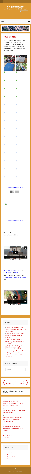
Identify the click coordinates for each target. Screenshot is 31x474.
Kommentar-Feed (12, 457)
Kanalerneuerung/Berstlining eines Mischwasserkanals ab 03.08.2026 (14, 335)
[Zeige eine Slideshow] (15, 187)
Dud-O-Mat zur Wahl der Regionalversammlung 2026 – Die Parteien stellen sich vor (13, 403)
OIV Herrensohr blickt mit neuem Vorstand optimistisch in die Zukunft (14, 341)
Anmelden (10, 453)
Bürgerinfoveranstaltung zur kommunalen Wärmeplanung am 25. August (13, 428)
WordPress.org (11, 459)
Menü (2, 21)
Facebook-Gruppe (21, 382)
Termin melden (8, 382)
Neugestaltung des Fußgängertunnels (15, 277)
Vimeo (16, 272)
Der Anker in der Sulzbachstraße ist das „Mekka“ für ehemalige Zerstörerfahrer (13, 419)
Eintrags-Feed (11, 455)
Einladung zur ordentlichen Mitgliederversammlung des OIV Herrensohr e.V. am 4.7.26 (14, 347)
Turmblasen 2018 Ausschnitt (12, 270)
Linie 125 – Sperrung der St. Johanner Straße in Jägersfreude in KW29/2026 (15, 329)
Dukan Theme (18, 471)
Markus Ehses (8, 272)
